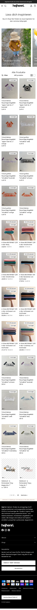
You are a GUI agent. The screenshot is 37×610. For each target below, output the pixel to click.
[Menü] (2, 6)
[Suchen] (6, 6)
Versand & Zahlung (28, 588)
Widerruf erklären (16, 591)
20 (18, 495)
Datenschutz (13, 588)
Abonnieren (18, 568)
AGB (20, 588)
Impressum (5, 588)
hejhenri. (8, 602)
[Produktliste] (34, 75)
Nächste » (24, 495)
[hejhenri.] (18, 5)
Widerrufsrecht (5, 591)
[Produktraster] (31, 75)
